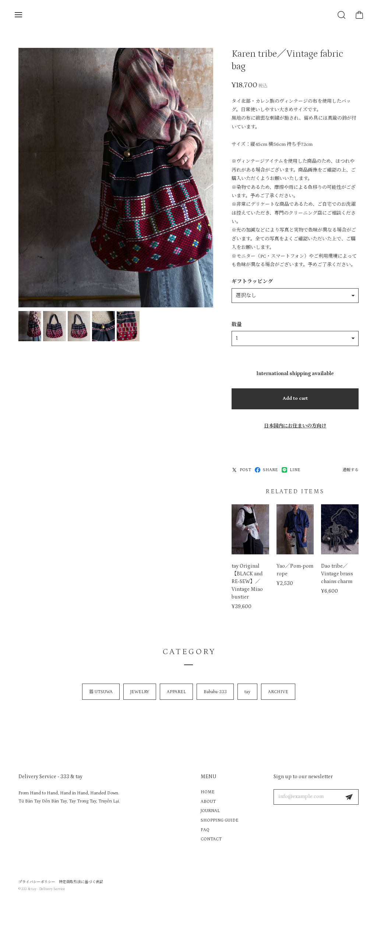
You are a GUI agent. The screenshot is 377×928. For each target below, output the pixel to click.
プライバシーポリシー (36, 882)
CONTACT (211, 839)
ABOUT (208, 801)
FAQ (205, 830)
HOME (208, 792)
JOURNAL (210, 810)
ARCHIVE (278, 691)
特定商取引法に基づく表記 (81, 882)
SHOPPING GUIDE (220, 820)
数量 (237, 325)
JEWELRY (139, 691)
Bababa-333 (215, 691)
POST (245, 469)
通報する (350, 470)
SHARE (270, 469)
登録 (349, 797)
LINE (295, 469)
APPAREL (176, 691)
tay (247, 691)
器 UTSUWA (101, 691)
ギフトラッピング (252, 282)
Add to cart (295, 398)
